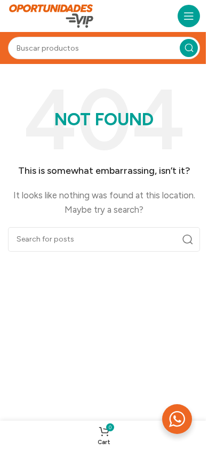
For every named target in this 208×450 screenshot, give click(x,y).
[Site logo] (51, 15)
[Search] (189, 48)
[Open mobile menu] (188, 16)
